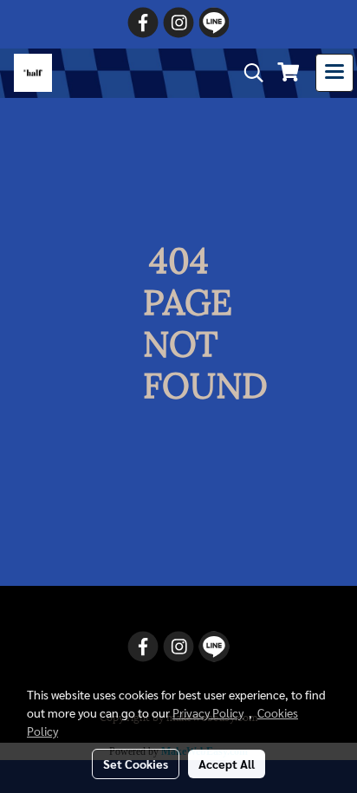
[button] (247, 73)
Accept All (226, 763)
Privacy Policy (207, 712)
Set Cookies (135, 763)
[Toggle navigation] (334, 73)
